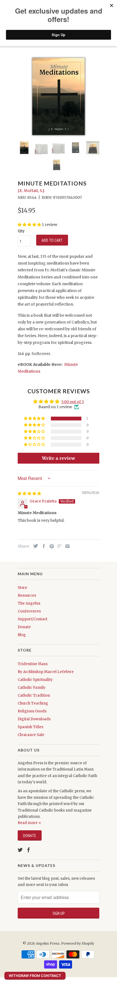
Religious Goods (32, 711)
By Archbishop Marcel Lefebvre (46, 671)
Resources (27, 595)
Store (22, 587)
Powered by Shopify (77, 943)
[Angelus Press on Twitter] (20, 849)
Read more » (29, 822)
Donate (24, 627)
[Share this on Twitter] (34, 545)
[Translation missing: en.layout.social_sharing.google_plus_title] (58, 546)
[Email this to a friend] (66, 546)
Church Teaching (33, 703)
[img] (29, 493)
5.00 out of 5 (72, 401)
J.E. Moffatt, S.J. (31, 190)
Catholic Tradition (34, 695)
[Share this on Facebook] (42, 546)
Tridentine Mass (33, 664)
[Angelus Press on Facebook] (28, 849)
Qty (21, 230)
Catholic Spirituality (35, 679)
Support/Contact (32, 619)
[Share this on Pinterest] (50, 546)
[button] (35, 418)
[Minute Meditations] (58, 96)
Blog (22, 635)
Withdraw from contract (35, 975)
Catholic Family (31, 687)
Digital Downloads (34, 719)
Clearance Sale (31, 735)
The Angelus (29, 603)
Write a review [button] (58, 458)
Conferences (29, 611)
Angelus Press (48, 943)
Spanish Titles (30, 727)
